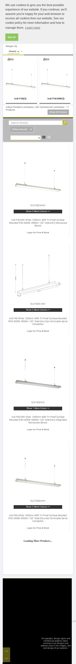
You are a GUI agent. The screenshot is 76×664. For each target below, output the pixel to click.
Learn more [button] (32, 27)
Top (6, 651)
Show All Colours (58, 112)
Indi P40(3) (20, 98)
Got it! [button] (12, 37)
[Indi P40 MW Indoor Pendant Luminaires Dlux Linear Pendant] (56, 79)
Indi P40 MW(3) (56, 98)
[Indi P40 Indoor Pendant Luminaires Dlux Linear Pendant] (20, 79)
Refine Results (20, 129)
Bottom (6, 658)
